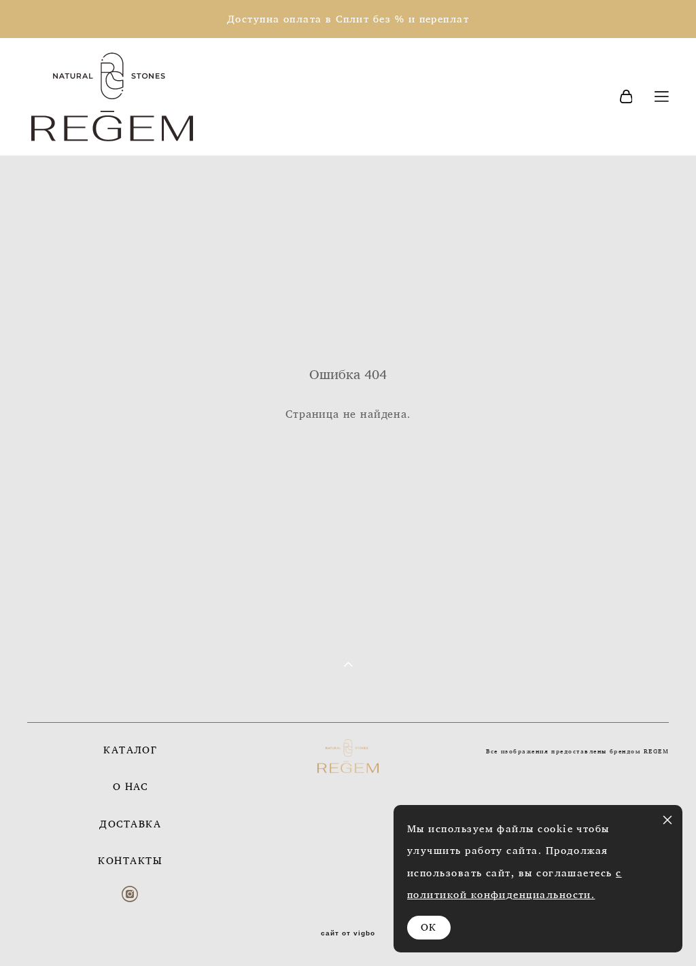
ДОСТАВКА (130, 824)
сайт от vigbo (348, 933)
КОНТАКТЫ (130, 860)
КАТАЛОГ (130, 749)
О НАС (130, 786)
